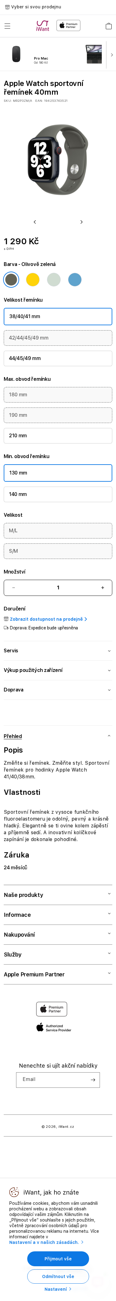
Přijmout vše (58, 1258)
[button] (7, 26)
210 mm (18, 436)
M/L (13, 530)
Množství (14, 572)
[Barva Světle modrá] (75, 279)
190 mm (18, 415)
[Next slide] (110, 54)
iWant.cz (66, 1127)
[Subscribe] (93, 1080)
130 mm (18, 473)
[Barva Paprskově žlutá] (33, 279)
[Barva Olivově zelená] (11, 279)
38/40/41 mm (24, 316)
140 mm (18, 494)
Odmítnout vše (58, 1276)
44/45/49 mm (25, 358)
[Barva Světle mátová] (54, 279)
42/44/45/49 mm (29, 338)
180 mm (18, 395)
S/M (13, 551)
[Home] (44, 26)
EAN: (39, 100)
